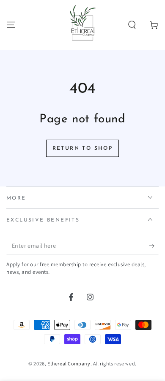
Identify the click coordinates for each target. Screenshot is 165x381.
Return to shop (82, 148)
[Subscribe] (154, 246)
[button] (132, 25)
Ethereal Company (69, 363)
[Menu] (11, 25)
